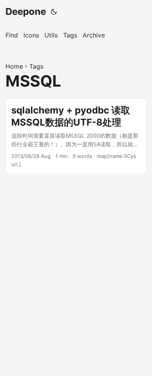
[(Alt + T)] (53, 11)
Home (14, 66)
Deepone (25, 11)
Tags (36, 66)
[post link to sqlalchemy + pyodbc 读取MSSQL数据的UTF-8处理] (76, 136)
